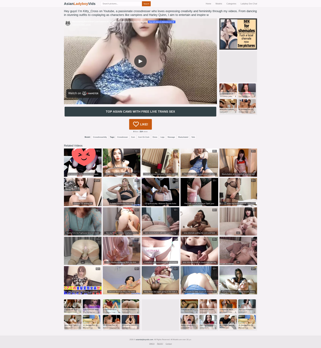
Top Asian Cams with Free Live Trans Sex (140, 111)
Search (146, 4)
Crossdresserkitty (100, 137)
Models (219, 4)
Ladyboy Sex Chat (249, 4)
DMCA (151, 344)
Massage (171, 137)
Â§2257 (160, 344)
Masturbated (183, 137)
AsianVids (80, 4)
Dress (155, 137)
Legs (162, 137)
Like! (144, 124)
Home (208, 4)
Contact (169, 344)
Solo (193, 137)
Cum (133, 137)
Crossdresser (122, 137)
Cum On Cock (143, 137)
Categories (231, 4)
